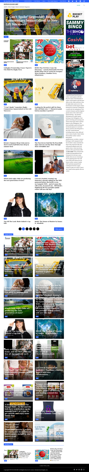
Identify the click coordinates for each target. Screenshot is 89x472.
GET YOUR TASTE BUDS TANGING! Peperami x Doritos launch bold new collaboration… (49, 371)
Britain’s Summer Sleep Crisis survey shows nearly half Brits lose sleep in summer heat (16, 144)
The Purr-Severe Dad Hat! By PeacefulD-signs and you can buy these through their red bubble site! (49, 144)
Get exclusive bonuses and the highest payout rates (75, 111)
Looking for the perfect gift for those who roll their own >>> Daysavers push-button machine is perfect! (48, 109)
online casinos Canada (76, 162)
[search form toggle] (84, 5)
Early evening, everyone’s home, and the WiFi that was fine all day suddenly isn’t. (18, 351)
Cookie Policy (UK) (45, 465)
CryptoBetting (69, 95)
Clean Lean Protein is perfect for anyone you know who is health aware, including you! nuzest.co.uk (18, 432)
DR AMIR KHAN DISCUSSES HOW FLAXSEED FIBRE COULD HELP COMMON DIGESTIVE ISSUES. (17, 391)
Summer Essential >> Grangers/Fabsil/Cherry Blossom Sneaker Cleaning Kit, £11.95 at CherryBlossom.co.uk (47, 349)
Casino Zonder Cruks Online (76, 134)
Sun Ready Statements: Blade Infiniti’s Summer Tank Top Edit (49, 413)
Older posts (58, 229)
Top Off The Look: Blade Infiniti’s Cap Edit (17, 222)
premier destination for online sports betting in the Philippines (73, 116)
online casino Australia (75, 142)
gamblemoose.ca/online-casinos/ (74, 139)
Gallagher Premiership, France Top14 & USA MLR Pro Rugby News (18, 69)
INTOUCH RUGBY (11, 4)
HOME (78, 5)
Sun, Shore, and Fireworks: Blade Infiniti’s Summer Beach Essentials (18, 372)
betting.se (68, 141)
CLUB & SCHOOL (28, 1)
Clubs (5, 65)
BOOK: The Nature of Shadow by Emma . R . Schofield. (49, 222)
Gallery (43, 1)
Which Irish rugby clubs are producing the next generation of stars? (17, 179)
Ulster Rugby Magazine (53, 1)
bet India (70, 151)
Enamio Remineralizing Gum (49, 436)
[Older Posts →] (37, 228)
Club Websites (37, 1)
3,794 (34, 229)
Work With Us (63, 1)
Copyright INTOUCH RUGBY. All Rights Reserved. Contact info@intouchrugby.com (26, 470)
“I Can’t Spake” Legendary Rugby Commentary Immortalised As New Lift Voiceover (17, 109)
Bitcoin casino (69, 98)
